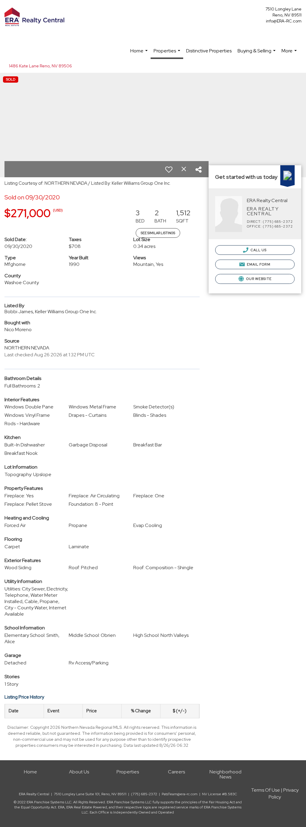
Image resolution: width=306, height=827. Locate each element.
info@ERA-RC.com (284, 21)
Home (139, 54)
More (289, 54)
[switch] (168, 169)
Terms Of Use (265, 790)
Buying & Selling (257, 54)
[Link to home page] (35, 17)
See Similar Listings (158, 233)
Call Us (258, 250)
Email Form (258, 264)
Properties (168, 53)
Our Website (258, 279)
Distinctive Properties (209, 51)
